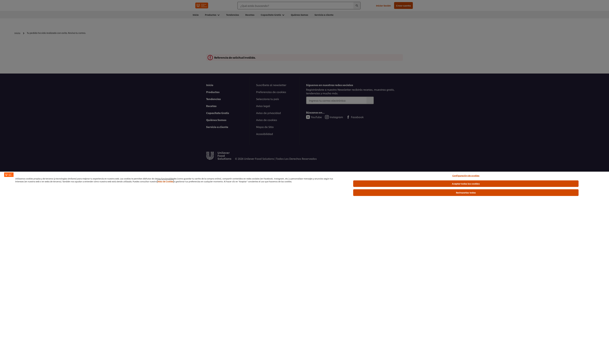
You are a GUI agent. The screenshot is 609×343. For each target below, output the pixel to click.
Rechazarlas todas (466, 192)
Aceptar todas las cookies (466, 183)
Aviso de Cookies (165, 181)
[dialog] (304, 257)
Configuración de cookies (465, 175)
